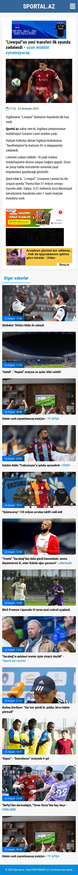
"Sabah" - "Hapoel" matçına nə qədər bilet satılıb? (31, 372)
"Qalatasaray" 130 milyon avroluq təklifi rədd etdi (32, 512)
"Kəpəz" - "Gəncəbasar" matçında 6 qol (25, 758)
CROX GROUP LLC (40, 869)
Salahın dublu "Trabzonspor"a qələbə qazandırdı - (36, 465)
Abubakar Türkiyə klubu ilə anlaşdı (23, 325)
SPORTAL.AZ (39, 6)
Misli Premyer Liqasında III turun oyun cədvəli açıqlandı (36, 610)
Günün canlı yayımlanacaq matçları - (30, 418)
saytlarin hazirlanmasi (20, 205)
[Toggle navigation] (72, 6)
